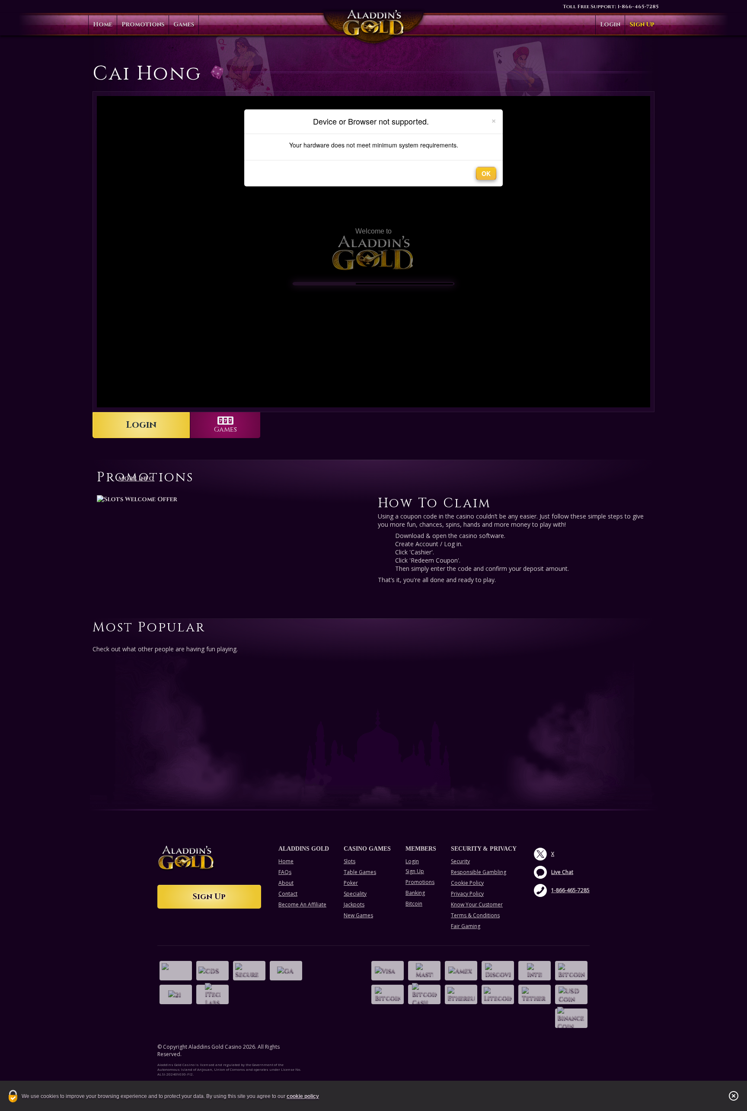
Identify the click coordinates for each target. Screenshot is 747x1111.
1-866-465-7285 (638, 6)
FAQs (284, 872)
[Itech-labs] (212, 994)
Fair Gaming (465, 926)
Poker (351, 883)
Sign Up (641, 24)
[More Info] (233, 499)
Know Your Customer (477, 904)
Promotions (142, 24)
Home (102, 24)
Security (460, 861)
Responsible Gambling (478, 872)
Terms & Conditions (475, 915)
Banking (415, 892)
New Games (358, 915)
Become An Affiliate (302, 904)
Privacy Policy (467, 893)
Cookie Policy (467, 883)
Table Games (360, 872)
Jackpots (354, 904)
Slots (349, 861)
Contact (287, 893)
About (286, 883)
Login (610, 24)
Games (183, 24)
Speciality (355, 893)
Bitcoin (413, 903)
